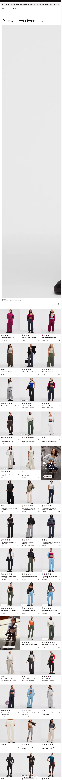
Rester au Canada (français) (30, 394)
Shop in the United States (30, 398)
